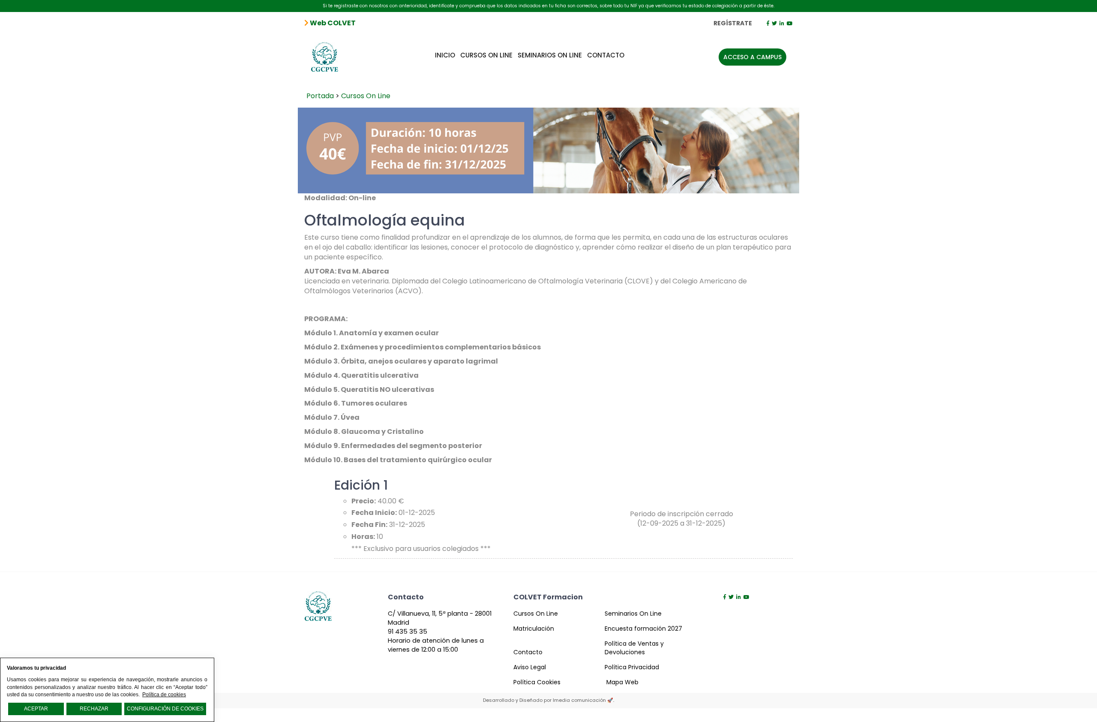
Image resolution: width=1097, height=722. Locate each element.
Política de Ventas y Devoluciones (634, 647)
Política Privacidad (632, 667)
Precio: (363, 501)
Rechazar (94, 709)
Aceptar (36, 709)
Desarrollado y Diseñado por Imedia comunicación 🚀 (548, 700)
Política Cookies (536, 682)
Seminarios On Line (550, 55)
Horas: (363, 537)
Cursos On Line (486, 55)
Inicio (445, 55)
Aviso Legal (529, 667)
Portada (320, 96)
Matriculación (533, 628)
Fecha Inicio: (374, 512)
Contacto (605, 55)
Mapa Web (622, 682)
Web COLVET (332, 23)
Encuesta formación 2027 (643, 628)
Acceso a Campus (752, 57)
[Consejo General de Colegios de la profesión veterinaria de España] (325, 53)
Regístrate (732, 23)
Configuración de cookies (165, 709)
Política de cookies (164, 695)
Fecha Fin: (369, 524)
